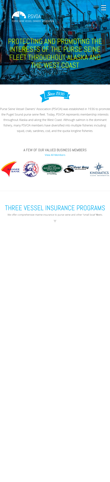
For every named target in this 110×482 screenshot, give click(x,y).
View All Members (55, 155)
